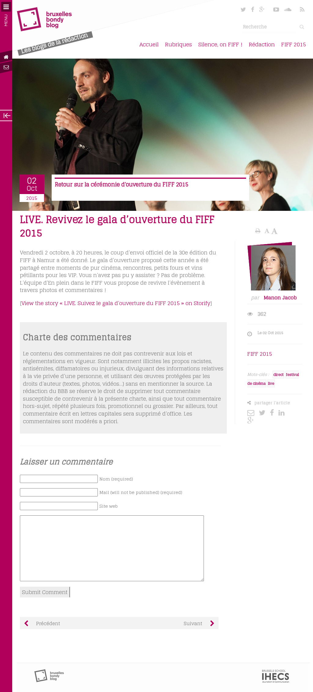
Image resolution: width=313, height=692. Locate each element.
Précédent (47, 623)
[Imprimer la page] (258, 231)
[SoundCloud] (288, 9)
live (271, 383)
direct (278, 374)
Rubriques (178, 44)
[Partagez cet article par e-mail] (252, 412)
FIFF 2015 (293, 44)
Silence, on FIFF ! (220, 44)
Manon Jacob (280, 297)
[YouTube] (276, 9)
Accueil (149, 44)
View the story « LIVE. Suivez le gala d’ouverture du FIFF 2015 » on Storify (115, 303)
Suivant (194, 623)
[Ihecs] (275, 681)
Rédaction (262, 44)
